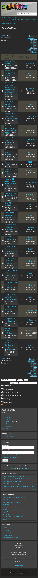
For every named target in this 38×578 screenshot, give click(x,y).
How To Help (15, 19)
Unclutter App (23, 468)
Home (3, 17)
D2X (8, 78)
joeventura (6, 514)
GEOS (30, 128)
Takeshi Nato (11, 299)
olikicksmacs (11, 154)
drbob (30, 104)
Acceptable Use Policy (11, 537)
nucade (5, 509)
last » (34, 52)
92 (31, 43)
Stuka (30, 273)
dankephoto (32, 182)
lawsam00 (10, 350)
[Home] (15, 10)
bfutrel (9, 311)
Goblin (5, 507)
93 (35, 43)
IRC (7, 415)
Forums (9, 17)
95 (35, 45)
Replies (21, 57)
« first (32, 36)
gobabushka (32, 116)
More (34, 489)
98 (29, 50)
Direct (13, 468)
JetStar (30, 297)
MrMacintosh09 (12, 118)
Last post (29, 57)
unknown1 (10, 263)
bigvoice (9, 142)
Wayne (5, 519)
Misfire (8, 421)
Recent (16, 17)
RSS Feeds (7, 532)
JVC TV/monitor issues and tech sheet (16, 476)
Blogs (5, 527)
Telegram (9, 426)
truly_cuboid (11, 239)
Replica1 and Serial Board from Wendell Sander (19, 486)
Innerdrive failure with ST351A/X (13, 517)
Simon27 (31, 89)
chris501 (31, 249)
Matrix (8, 417)
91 (35, 40)
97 (35, 47)
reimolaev (6, 504)
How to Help (19, 565)
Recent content (8, 436)
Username (6, 445)
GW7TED (10, 217)
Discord (8, 419)
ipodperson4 (11, 196)
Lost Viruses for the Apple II (12, 484)
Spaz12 (9, 94)
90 (31, 40)
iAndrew (9, 333)
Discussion (12, 23)
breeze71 (10, 205)
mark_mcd (10, 106)
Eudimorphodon (31, 310)
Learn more (5, 428)
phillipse (9, 66)
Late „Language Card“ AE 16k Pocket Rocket (18, 479)
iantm (8, 164)
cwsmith (30, 194)
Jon (29, 152)
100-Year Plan (25, 19)
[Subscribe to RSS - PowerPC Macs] (2, 405)
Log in (3, 35)
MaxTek (9, 186)
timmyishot (10, 275)
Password (6, 450)
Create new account (10, 455)
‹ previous (32, 37)
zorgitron (10, 229)
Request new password (11, 457)
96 (31, 47)
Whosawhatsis (31, 63)
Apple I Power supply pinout (13, 481)
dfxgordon (6, 499)
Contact (33, 19)
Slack (7, 424)
